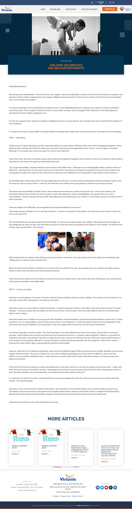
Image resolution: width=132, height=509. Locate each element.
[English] (110, 2)
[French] (113, 2)
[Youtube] (106, 487)
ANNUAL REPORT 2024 (19, 447)
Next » (77, 467)
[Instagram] (111, 487)
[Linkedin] (115, 487)
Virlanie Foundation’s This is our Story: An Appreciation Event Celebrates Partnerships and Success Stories (110, 451)
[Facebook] (98, 487)
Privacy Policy (77, 496)
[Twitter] (102, 487)
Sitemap (56, 496)
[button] (92, 2)
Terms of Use (65, 496)
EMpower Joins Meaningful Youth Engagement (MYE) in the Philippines (80, 449)
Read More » (15, 454)
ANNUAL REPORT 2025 (49, 447)
